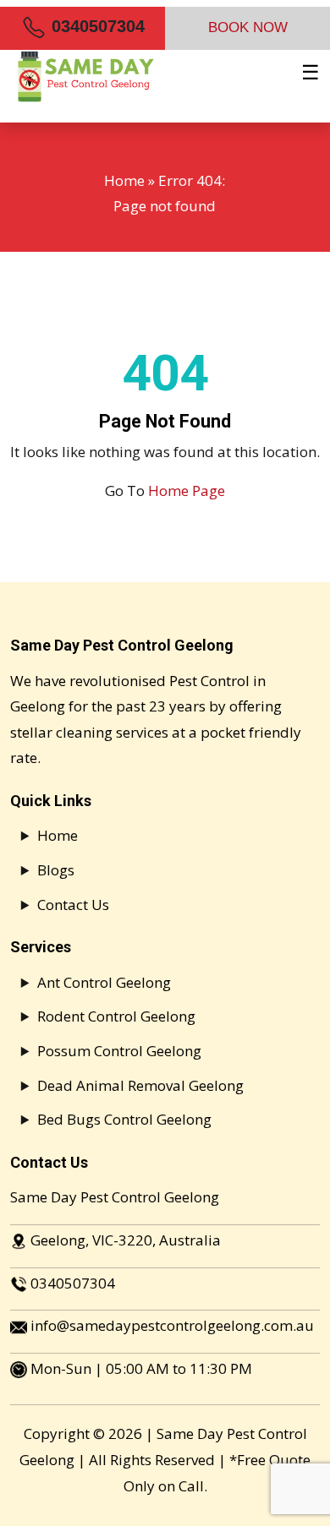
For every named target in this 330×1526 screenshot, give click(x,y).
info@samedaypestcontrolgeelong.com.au (172, 1325)
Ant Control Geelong (104, 982)
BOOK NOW (248, 27)
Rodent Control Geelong (116, 1016)
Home (124, 180)
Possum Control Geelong (119, 1050)
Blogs (55, 870)
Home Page (186, 490)
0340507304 (96, 26)
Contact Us (73, 904)
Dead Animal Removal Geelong (140, 1085)
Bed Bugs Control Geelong (124, 1119)
